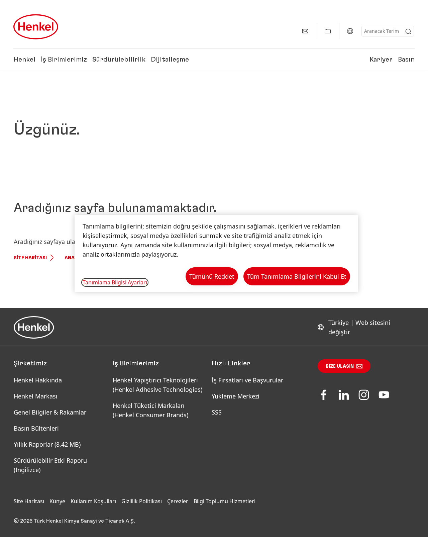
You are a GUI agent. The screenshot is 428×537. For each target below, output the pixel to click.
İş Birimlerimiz (64, 60)
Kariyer (381, 60)
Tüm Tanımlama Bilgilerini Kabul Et (296, 276)
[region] (216, 253)
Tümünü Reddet (211, 276)
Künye (57, 501)
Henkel (24, 60)
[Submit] (408, 31)
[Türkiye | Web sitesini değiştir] (350, 31)
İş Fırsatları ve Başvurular (247, 380)
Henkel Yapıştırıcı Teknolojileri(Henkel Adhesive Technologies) (158, 384)
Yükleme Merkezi (235, 396)
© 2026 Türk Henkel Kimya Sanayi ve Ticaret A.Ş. (74, 521)
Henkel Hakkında (38, 380)
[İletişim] (305, 31)
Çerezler (177, 501)
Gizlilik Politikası (141, 501)
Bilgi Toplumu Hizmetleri (224, 501)
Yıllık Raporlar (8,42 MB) (47, 444)
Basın (406, 60)
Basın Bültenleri (36, 428)
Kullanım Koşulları (93, 501)
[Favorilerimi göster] (328, 31)
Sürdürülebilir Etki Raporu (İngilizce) (50, 465)
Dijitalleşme (170, 60)
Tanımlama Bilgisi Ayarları (115, 282)
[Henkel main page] (35, 26)
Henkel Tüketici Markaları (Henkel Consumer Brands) (150, 410)
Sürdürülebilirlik (118, 60)
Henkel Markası (36, 396)
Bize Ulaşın (340, 366)
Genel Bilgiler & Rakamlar (50, 412)
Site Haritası (30, 258)
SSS (217, 412)
